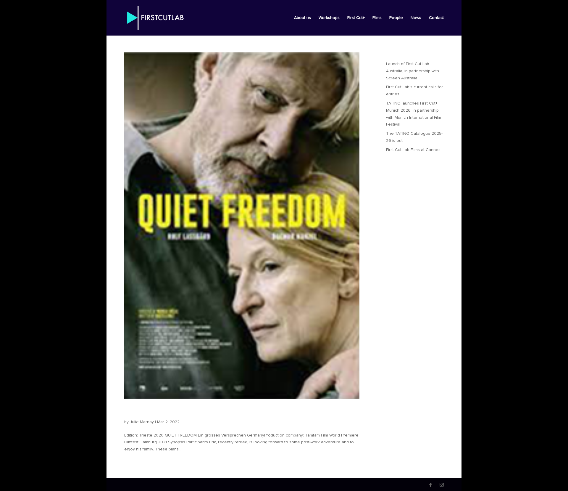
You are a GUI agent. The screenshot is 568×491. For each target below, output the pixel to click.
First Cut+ (356, 18)
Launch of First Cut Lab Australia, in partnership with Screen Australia (412, 71)
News (416, 18)
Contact (436, 18)
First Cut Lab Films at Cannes (413, 150)
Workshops (329, 18)
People (396, 18)
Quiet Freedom (151, 412)
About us (302, 18)
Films (377, 18)
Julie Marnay (142, 422)
